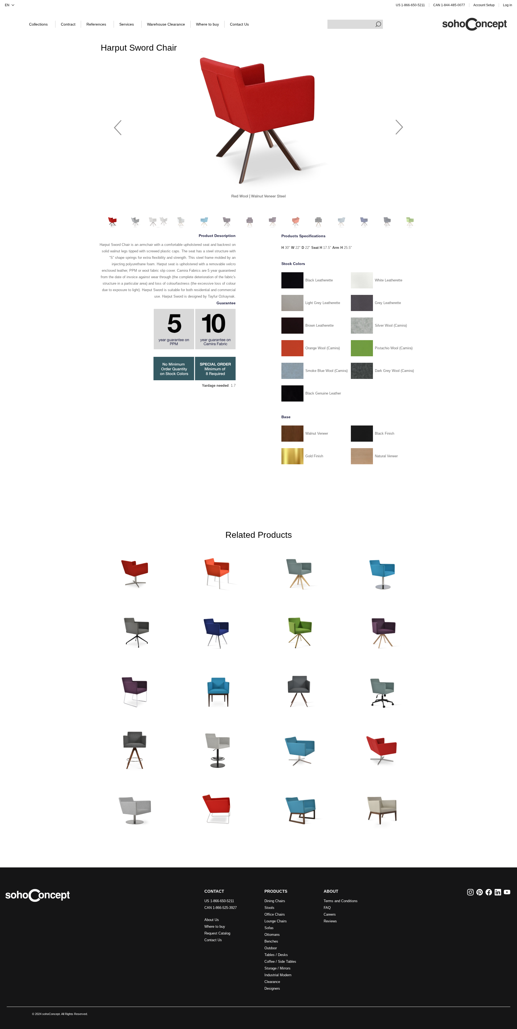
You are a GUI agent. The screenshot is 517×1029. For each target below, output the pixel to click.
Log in (507, 5)
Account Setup (484, 5)
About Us (211, 920)
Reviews (330, 921)
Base (286, 417)
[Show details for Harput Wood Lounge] (382, 807)
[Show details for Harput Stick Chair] (300, 630)
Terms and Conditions (341, 901)
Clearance (272, 982)
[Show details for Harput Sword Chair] (382, 630)
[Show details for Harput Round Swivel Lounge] (135, 807)
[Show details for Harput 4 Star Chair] (135, 571)
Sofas (269, 928)
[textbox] (355, 24)
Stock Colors (293, 263)
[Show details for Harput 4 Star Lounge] (382, 748)
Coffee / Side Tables (280, 962)
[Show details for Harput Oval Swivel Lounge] (300, 748)
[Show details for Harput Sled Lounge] (217, 807)
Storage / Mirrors (277, 968)
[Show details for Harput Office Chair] (382, 688)
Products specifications (303, 236)
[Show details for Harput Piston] (217, 748)
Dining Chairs (274, 901)
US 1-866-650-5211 (410, 5)
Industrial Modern (277, 975)
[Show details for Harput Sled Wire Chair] (135, 688)
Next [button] (399, 125)
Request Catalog (217, 933)
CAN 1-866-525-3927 (220, 908)
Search (378, 24)
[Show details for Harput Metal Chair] (217, 571)
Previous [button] (117, 125)
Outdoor (270, 948)
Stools (269, 908)
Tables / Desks (276, 955)
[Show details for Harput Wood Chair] (217, 688)
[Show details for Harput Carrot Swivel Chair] (300, 688)
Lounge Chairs (275, 921)
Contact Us (213, 940)
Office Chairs (274, 914)
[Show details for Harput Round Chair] (382, 571)
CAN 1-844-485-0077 (449, 5)
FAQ (327, 908)
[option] (258, 124)
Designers (272, 988)
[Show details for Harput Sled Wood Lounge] (300, 807)
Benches (271, 941)
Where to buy (214, 927)
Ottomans (272, 935)
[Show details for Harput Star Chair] (217, 630)
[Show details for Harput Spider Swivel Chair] (135, 630)
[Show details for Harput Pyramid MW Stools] (135, 748)
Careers (330, 914)
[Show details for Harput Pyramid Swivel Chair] (300, 571)
